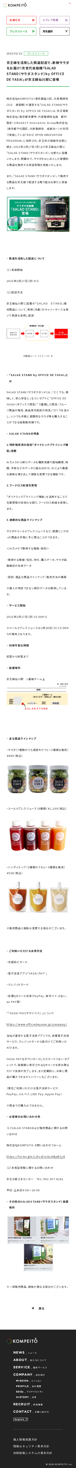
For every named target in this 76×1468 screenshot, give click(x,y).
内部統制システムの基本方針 (33, 1452)
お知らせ (15, 20)
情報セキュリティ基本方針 (31, 1446)
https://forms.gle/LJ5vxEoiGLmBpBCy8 (36, 1156)
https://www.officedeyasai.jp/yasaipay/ (37, 1024)
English (19, 1419)
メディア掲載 (50, 20)
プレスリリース (19, 31)
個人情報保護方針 (25, 1439)
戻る (42, 1308)
